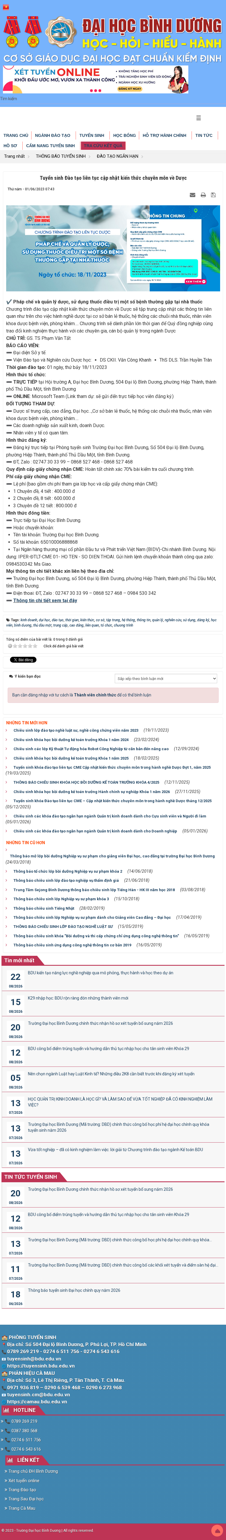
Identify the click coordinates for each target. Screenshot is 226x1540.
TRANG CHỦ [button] (16, 135)
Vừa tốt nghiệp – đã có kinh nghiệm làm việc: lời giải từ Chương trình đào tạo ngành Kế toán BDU (115, 1149)
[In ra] (204, 194)
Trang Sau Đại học (25, 1499)
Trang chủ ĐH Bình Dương (32, 1471)
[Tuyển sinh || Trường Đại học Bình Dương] (113, 39)
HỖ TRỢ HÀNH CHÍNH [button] (165, 135)
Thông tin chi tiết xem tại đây (45, 600)
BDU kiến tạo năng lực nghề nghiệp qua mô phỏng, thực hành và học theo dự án (100, 972)
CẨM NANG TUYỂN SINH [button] (51, 145)
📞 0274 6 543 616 (22, 1449)
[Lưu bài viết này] (214, 194)
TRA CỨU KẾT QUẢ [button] (103, 145)
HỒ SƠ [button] (11, 145)
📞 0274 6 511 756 (22, 1439)
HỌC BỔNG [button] (124, 135)
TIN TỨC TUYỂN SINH (30, 1177)
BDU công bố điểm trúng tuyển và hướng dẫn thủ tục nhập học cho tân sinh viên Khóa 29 (108, 1048)
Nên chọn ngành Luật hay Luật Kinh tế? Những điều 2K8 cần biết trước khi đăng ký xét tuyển (111, 1074)
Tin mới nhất (19, 960)
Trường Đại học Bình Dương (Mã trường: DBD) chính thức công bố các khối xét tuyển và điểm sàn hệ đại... (123, 1265)
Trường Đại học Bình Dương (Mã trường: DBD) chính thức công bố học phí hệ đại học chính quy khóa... (120, 1239)
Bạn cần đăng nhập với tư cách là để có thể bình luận (81, 695)
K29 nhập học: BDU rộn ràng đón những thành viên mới (78, 998)
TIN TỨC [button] (204, 135)
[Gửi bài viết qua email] (193, 194)
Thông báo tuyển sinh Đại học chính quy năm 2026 (74, 1290)
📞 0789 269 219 (20, 1421)
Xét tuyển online (23, 1480)
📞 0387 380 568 (20, 1430)
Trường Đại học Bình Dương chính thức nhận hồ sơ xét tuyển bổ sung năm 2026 (100, 1023)
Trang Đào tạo (21, 1489)
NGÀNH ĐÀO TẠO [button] (53, 135)
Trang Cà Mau (21, 1508)
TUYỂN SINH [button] (92, 135)
